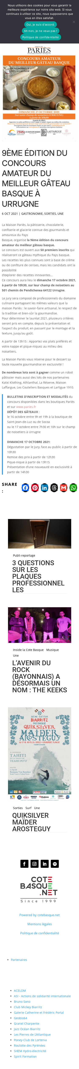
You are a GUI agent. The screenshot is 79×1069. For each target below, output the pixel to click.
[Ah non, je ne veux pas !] (74, 22)
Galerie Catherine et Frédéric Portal (39, 1013)
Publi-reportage (24, 555)
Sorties (50, 214)
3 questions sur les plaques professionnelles (38, 576)
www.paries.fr (26, 407)
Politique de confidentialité (39, 933)
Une (61, 214)
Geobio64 (20, 1018)
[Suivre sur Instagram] (35, 864)
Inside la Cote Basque (28, 650)
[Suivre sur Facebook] (24, 864)
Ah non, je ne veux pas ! (40, 31)
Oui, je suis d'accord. (40, 24)
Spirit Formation (25, 1056)
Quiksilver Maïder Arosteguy (31, 822)
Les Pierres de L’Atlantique (32, 1034)
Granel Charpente (26, 1023)
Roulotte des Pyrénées (29, 1045)
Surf (28, 808)
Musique (52, 650)
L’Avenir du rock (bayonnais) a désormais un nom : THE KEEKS (39, 676)
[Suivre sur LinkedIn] (45, 864)
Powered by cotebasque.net (39, 915)
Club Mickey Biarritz (28, 1007)
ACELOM (20, 991)
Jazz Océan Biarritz (27, 1029)
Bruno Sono (22, 1002)
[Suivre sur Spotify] (55, 864)
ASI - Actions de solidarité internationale (42, 996)
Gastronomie (32, 214)
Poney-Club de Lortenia (30, 1040)
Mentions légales (39, 924)
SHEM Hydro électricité (30, 1051)
